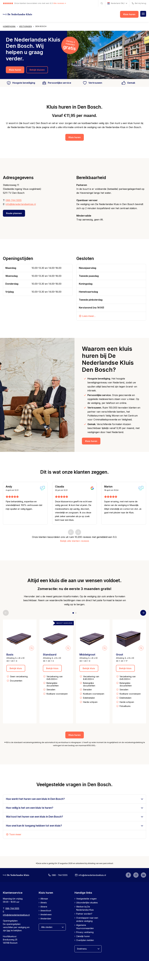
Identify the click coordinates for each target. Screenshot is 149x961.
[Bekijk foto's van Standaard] (56, 636)
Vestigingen (25, 26)
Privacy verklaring (85, 932)
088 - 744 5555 (60, 875)
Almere (43, 906)
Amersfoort (45, 910)
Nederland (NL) (118, 3)
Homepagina (9, 26)
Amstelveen (46, 914)
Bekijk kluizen (37, 69)
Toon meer (15, 834)
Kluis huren (129, 14)
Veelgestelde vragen (86, 898)
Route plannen (14, 213)
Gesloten (85, 258)
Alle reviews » (59, 3)
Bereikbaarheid (91, 178)
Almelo (43, 902)
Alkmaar (44, 898)
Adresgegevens (18, 178)
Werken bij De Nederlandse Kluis (85, 908)
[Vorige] (71, 532)
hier (8, 930)
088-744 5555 (14, 200)
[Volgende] (78, 532)
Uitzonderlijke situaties (87, 902)
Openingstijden (18, 258)
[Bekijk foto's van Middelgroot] (93, 636)
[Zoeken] (101, 3)
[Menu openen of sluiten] (143, 14)
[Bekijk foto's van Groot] (129, 636)
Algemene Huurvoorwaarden (85, 926)
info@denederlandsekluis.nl (21, 204)
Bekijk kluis (16, 668)
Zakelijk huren (83, 936)
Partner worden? (84, 914)
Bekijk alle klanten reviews (74, 540)
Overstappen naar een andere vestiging (87, 919)
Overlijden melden (85, 940)
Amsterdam (45, 918)
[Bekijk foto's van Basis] (20, 636)
